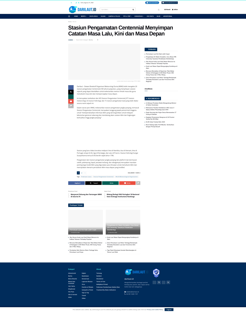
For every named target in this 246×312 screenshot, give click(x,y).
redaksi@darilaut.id (170, 2)
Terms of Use (100, 281)
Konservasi (139, 16)
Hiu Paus (71, 292)
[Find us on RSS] (78, 2)
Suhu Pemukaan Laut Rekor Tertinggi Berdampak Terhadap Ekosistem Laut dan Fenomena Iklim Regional (122, 244)
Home (76, 16)
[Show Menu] (69, 16)
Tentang (99, 273)
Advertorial (167, 16)
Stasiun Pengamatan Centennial (103, 177)
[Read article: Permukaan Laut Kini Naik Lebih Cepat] (85, 222)
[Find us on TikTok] (76, 2)
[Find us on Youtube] (73, 2)
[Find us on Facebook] (68, 2)
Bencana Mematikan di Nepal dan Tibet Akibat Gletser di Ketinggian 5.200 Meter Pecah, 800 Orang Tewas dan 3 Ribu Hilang (86, 244)
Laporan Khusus (87, 281)
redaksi (70, 40)
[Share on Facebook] (71, 87)
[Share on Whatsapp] (71, 96)
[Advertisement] (108, 134)
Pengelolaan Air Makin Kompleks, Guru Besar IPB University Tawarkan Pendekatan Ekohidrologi (123, 227)
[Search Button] (134, 9)
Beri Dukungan (153, 2)
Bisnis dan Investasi (71, 282)
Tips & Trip (126, 16)
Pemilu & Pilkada (87, 287)
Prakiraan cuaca (86, 177)
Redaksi (99, 276)
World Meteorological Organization (127, 177)
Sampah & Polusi (114, 16)
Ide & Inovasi (72, 294)
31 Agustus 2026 (75, 232)
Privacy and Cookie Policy (155, 309)
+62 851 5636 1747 (131, 294)
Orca (83, 284)
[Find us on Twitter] (71, 2)
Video (84, 298)
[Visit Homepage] (83, 9)
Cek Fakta (150, 16)
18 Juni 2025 (79, 40)
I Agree (169, 309)
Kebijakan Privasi (102, 284)
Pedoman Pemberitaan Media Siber (108, 287)
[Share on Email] (71, 101)
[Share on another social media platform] (71, 106)
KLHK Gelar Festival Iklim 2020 (155, 122)
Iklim (158, 16)
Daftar (175, 9)
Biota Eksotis (72, 279)
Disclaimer (99, 279)
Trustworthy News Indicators (106, 290)
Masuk (168, 9)
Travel (84, 295)
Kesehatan (85, 276)
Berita (83, 16)
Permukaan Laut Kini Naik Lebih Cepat (83, 230)
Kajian (103, 16)
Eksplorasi (94, 16)
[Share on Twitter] (71, 92)
